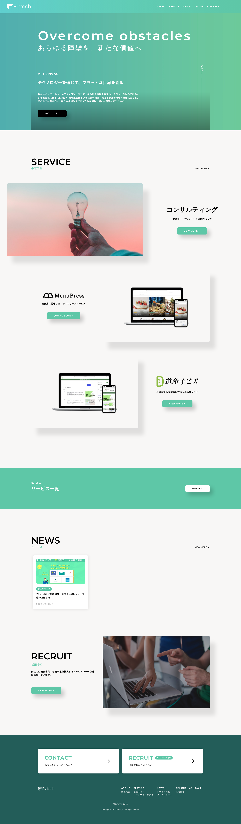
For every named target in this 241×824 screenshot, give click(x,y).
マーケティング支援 (144, 794)
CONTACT (213, 6)
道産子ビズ (139, 791)
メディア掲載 (163, 791)
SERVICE (174, 6)
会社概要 (125, 791)
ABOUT (161, 6)
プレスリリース (164, 794)
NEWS (186, 6)
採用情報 (180, 791)
